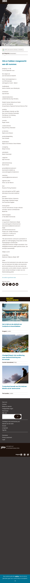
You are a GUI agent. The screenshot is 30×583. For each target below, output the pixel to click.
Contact (4, 404)
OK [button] (15, 580)
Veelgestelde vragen (7, 408)
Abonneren (5, 411)
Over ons (4, 402)
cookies (17, 576)
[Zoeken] (17, 416)
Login (3, 439)
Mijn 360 (4, 413)
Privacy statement (7, 437)
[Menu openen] (27, 3)
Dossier (4, 426)
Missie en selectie (7, 406)
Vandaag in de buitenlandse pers (11, 421)
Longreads (5, 428)
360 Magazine (5, 53)
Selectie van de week (8, 423)
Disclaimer (5, 435)
